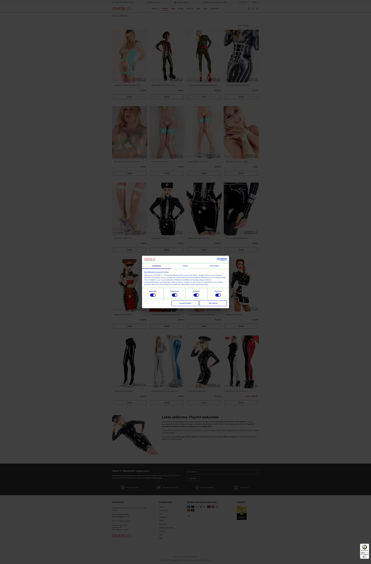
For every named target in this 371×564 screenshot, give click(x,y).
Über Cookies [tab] (214, 266)
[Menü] (368, 545)
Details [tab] (185, 266)
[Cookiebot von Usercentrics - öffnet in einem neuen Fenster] (218, 259)
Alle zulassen (213, 303)
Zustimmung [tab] (156, 266)
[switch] (174, 295)
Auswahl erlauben (185, 303)
